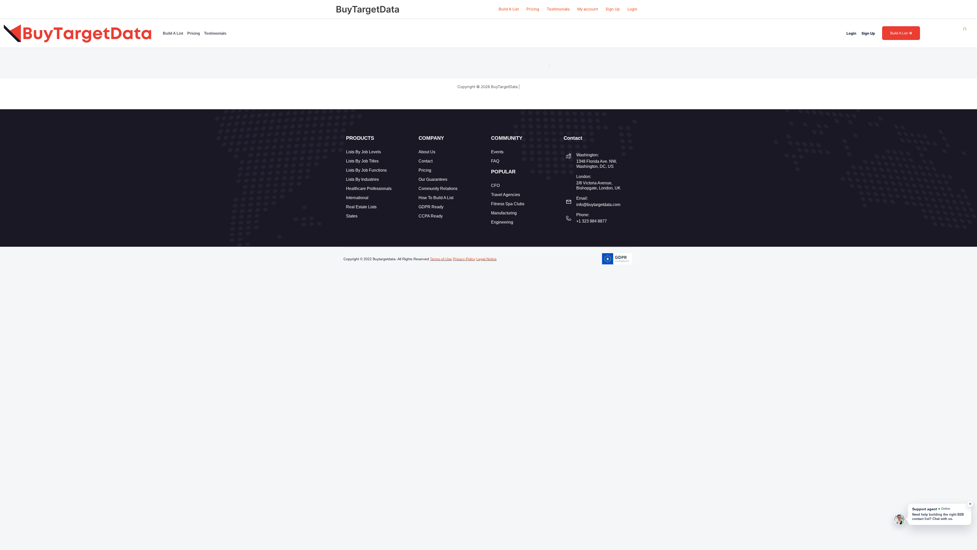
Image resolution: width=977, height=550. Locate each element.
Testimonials (558, 9)
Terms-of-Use (441, 259)
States (351, 216)
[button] (939, 514)
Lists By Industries (362, 179)
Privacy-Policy (464, 259)
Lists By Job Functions (366, 170)
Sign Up (613, 9)
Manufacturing (504, 213)
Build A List (509, 9)
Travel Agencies (505, 195)
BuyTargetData (367, 9)
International (357, 198)
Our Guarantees (433, 179)
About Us (427, 152)
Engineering (502, 222)
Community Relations (438, 188)
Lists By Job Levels (363, 152)
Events (497, 152)
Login (632, 9)
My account (587, 9)
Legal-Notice (486, 259)
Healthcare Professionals (369, 188)
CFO (495, 185)
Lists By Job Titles (362, 161)
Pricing (532, 9)
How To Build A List (436, 198)
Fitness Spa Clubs (507, 204)
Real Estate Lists (361, 207)
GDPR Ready (431, 207)
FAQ (495, 161)
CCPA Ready (431, 216)
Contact (426, 161)
